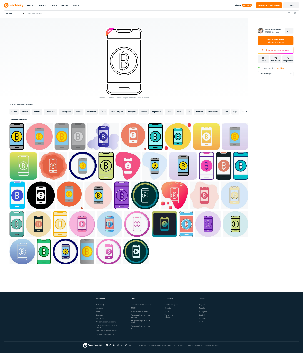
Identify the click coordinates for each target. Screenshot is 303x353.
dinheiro (36, 111)
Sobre (167, 311)
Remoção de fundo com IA (106, 331)
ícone (103, 111)
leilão (169, 111)
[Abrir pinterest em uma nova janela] (118, 345)
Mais (75, 5)
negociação (156, 111)
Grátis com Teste (276, 40)
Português (203, 311)
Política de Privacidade (194, 345)
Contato (168, 308)
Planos (238, 5)
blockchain (91, 111)
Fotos (41, 5)
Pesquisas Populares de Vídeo (140, 327)
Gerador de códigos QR (105, 334)
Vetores (30, 5)
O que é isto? (280, 68)
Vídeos (52, 5)
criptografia (66, 111)
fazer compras (117, 111)
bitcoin (79, 111)
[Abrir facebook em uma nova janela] (107, 345)
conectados (50, 111)
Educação (99, 318)
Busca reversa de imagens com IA (106, 326)
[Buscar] (289, 13)
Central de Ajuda (171, 304)
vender (144, 111)
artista (179, 111)
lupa (235, 111)
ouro (226, 111)
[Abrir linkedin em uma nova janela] (114, 345)
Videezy (99, 311)
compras (132, 111)
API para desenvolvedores (106, 322)
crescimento (213, 111)
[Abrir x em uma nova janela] (126, 345)
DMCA (133, 308)
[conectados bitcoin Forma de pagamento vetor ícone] (17, 136)
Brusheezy (100, 304)
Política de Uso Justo (211, 345)
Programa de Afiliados (140, 311)
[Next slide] (244, 111)
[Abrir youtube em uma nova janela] (129, 345)
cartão (14, 111)
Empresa (99, 315)
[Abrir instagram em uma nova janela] (110, 345)
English (202, 304)
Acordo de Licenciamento (141, 304)
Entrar (291, 5)
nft (189, 111)
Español (202, 308)
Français (202, 318)
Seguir (289, 32)
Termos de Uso (178, 345)
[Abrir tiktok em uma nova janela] (122, 345)
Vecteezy (99, 308)
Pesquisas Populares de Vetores (140, 316)
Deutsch (202, 315)
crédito (25, 111)
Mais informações (266, 74)
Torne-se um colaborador (170, 316)
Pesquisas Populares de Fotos (140, 321)
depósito (199, 111)
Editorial (64, 5)
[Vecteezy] (13, 5)
